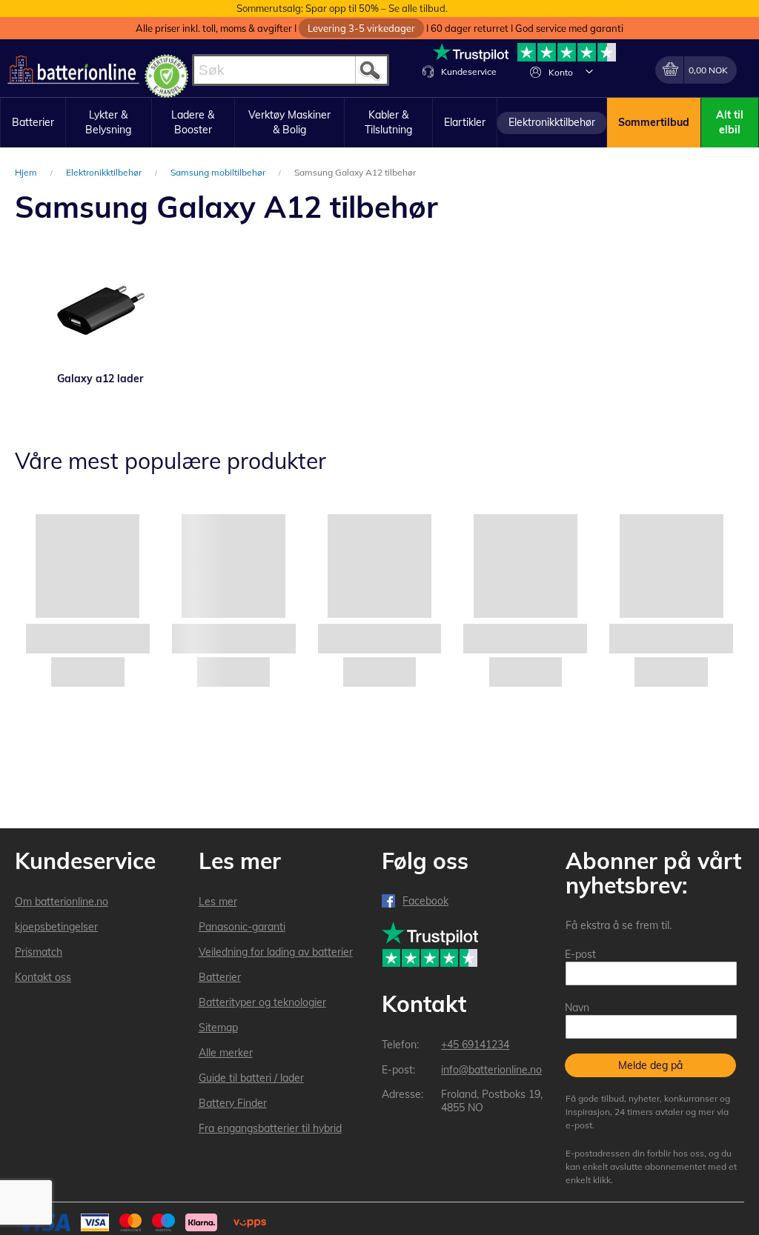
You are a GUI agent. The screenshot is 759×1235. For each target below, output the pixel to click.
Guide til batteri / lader (251, 1078)
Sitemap (218, 1027)
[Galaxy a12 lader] (100, 308)
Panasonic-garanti (242, 926)
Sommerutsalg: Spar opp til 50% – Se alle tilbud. (342, 8)
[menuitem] (33, 123)
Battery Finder (233, 1103)
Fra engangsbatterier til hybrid (270, 1128)
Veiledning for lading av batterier (276, 952)
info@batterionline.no (491, 1069)
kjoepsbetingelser (56, 926)
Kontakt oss (43, 977)
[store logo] (73, 70)
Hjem (27, 172)
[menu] (379, 122)
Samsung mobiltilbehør (219, 172)
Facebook (425, 901)
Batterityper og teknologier (262, 1002)
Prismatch (38, 952)
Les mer (218, 901)
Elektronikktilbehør (105, 172)
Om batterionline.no (61, 901)
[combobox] (290, 70)
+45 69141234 (475, 1044)
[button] (589, 71)
